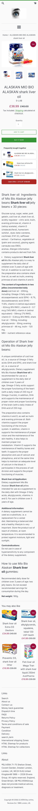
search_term (7, 737)
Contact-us (7, 705)
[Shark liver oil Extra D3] (9, 615)
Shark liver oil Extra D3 (24, 163)
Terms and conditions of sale (15, 724)
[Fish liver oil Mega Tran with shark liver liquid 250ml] (28, 651)
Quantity (19, 120)
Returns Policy (8, 718)
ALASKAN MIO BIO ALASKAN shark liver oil (24, 153)
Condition (6, 730)
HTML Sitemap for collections (16, 747)
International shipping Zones (15, 740)
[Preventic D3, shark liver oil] (9, 649)
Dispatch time (8, 711)
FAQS (4, 714)
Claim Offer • (19, 182)
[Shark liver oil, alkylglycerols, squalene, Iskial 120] (28, 613)
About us (6, 701)
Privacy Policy (8, 721)
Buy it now (19, 140)
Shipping (19, 110)
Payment (6, 727)
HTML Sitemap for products (15, 743)
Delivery (6, 734)
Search (5, 698)
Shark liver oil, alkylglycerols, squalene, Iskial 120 (24, 173)
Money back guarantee (12, 708)
